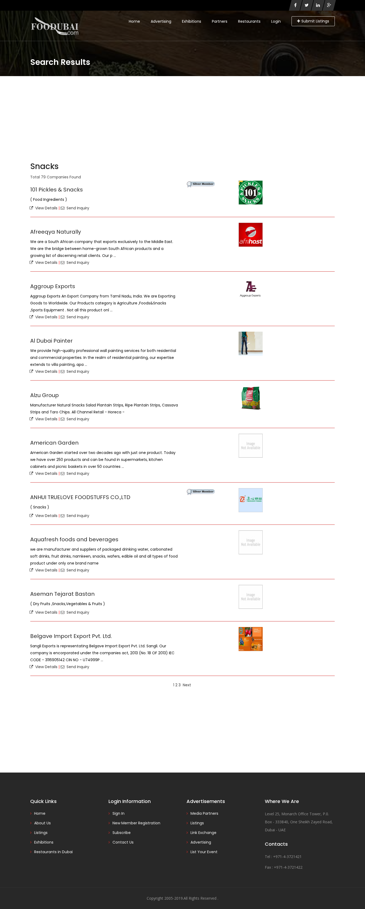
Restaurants (249, 21)
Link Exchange (203, 832)
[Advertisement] (182, 116)
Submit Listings (315, 21)
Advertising (161, 21)
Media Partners (204, 813)
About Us (42, 823)
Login (276, 21)
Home (134, 21)
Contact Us (123, 842)
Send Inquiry (76, 208)
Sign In (118, 813)
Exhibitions (191, 21)
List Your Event (204, 852)
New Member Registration (136, 823)
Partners (219, 21)
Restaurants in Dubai (53, 852)
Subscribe (121, 832)
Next (187, 685)
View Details (45, 208)
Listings (41, 832)
